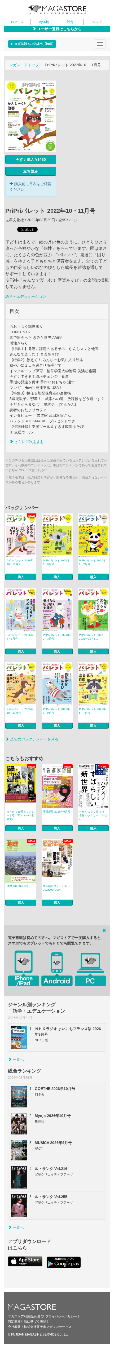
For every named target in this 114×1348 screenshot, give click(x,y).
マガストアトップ (24, 65)
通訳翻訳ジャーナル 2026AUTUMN (55, 888)
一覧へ (18, 1059)
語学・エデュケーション (25, 296)
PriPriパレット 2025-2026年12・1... (91, 636)
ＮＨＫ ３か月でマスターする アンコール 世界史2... (20, 815)
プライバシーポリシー (61, 1316)
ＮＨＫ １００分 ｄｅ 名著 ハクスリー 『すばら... (93, 815)
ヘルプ (97, 22)
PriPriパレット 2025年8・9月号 (56, 711)
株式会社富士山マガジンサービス (48, 1327)
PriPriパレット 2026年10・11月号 (20, 562)
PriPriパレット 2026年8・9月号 (56, 562)
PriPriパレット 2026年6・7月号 (92, 562)
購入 (21, 577)
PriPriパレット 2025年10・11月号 (20, 711)
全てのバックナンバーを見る (33, 739)
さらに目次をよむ (28, 442)
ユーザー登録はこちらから (59, 29)
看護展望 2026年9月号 (56, 811)
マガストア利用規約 (22, 1316)
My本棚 (43, 22)
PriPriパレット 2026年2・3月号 (56, 636)
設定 (70, 22)
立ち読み (30, 171)
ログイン (17, 22)
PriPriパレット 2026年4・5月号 (20, 636)
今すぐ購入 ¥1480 (31, 159)
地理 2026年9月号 (18, 886)
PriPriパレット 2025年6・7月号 (92, 711)
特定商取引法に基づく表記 (27, 1321)
